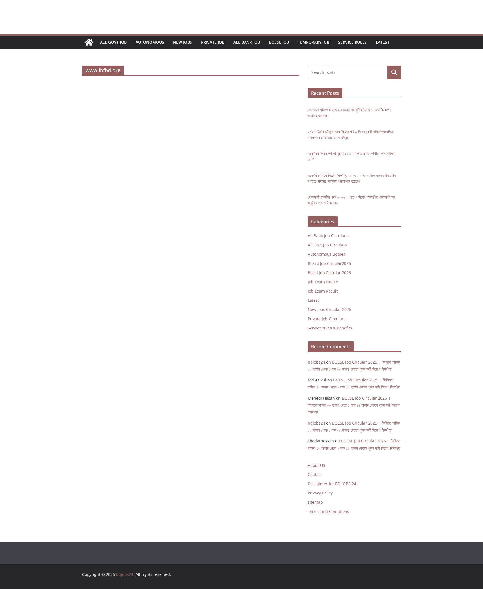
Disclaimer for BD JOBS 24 (332, 483)
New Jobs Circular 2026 (329, 309)
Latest (382, 42)
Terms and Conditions (328, 511)
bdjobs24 (316, 362)
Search (394, 72)
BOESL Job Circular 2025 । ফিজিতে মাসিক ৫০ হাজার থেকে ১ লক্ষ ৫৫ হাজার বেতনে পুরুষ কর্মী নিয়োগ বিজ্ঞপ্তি (354, 405)
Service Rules (352, 42)
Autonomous (150, 42)
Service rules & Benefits (330, 328)
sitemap (315, 502)
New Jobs (182, 42)
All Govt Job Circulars (327, 245)
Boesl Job (279, 42)
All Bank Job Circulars (328, 235)
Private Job (212, 42)
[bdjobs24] (89, 42)
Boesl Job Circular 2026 (329, 272)
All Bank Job (246, 42)
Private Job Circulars (326, 318)
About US (316, 465)
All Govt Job (113, 42)
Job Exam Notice (323, 281)
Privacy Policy (320, 493)
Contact (315, 474)
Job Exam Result (323, 291)
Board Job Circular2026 (329, 263)
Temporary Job (313, 42)
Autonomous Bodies (326, 254)
